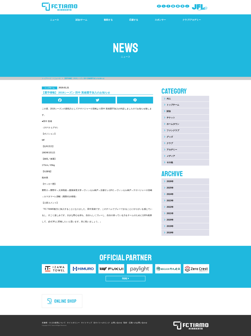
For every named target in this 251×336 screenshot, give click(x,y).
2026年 (170, 181)
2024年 (170, 194)
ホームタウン (173, 124)
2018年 (170, 232)
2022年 (170, 207)
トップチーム (173, 105)
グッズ (170, 137)
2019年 (170, 226)
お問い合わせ (116, 323)
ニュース (57, 78)
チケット (171, 117)
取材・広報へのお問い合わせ (135, 323)
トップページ (46, 78)
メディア (171, 156)
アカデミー (172, 149)
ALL (169, 98)
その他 (170, 162)
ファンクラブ (173, 130)
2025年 (170, 188)
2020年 (170, 220)
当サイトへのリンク (101, 323)
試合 (169, 111)
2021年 (170, 213)
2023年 (170, 200)
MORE (124, 278)
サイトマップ (86, 323)
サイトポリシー (73, 323)
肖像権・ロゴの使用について (54, 323)
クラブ (170, 143)
